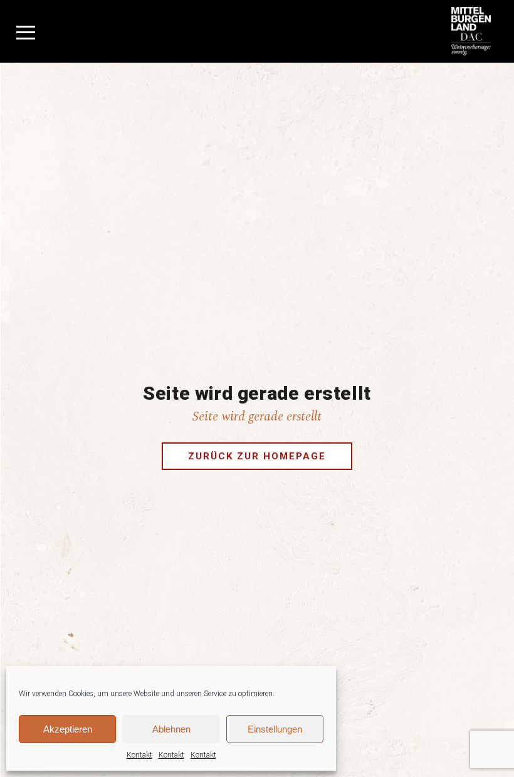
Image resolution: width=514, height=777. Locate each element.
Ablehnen (171, 729)
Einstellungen (275, 729)
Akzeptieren (67, 729)
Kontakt (139, 755)
